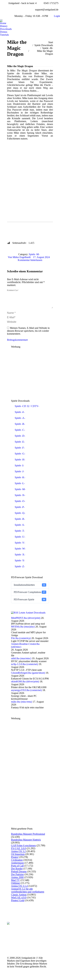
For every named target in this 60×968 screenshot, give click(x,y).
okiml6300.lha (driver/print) (25, 681)
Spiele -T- (20, 530)
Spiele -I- (19, 465)
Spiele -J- (19, 471)
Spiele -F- (20, 447)
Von (19, 257)
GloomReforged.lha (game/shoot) (28, 672)
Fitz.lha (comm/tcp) (21, 638)
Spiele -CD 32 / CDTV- (27, 406)
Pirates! (15, 857)
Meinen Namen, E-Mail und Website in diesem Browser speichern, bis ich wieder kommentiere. (28, 331)
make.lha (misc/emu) (21, 701)
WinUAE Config (32, 224)
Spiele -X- (20, 554)
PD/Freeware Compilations (29, 592)
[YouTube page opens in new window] (32, 940)
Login (57, 16)
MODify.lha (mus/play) (23, 626)
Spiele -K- (20, 477)
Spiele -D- (20, 435)
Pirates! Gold (17, 900)
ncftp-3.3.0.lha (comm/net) (24, 664)
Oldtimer (15, 883)
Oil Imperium (18, 854)
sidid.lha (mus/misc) (21, 658)
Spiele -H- (20, 459)
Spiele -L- (20, 483)
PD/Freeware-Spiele (29, 599)
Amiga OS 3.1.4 (19, 886)
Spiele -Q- (20, 513)
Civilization (17, 860)
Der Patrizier (17, 874)
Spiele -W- (20, 548)
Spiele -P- (20, 507)
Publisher (14, 224)
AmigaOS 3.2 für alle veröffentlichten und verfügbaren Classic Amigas (27, 891)
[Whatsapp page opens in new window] (27, 949)
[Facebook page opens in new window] (27, 940)
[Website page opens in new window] (32, 944)
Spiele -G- (20, 453)
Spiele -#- (19, 412)
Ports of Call (17, 865)
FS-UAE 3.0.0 (18, 848)
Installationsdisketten (29, 584)
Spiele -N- (20, 495)
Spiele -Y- (20, 560)
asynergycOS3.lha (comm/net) (26, 690)
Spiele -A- (20, 418)
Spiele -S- (20, 524)
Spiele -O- (20, 501)
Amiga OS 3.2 (18, 851)
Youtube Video (33, 235)
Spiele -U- (20, 536)
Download (15, 235)
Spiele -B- (20, 424)
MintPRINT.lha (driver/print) (25, 618)
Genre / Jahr (16, 229)
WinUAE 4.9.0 (18, 897)
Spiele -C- (20, 429)
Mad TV (15, 880)
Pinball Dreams (19, 871)
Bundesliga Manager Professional (28, 834)
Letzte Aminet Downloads (32, 612)
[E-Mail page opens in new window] (27, 944)
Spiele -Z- (20, 566)
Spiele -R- (20, 519)
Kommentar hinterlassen (30, 260)
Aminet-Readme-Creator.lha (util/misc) (25, 645)
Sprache (31, 229)
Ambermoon (17, 862)
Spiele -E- (20, 441)
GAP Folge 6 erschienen (23, 845)
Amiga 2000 (17, 877)
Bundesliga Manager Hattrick (26, 839)
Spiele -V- (20, 542)
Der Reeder (17, 868)
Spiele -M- (34, 254)
